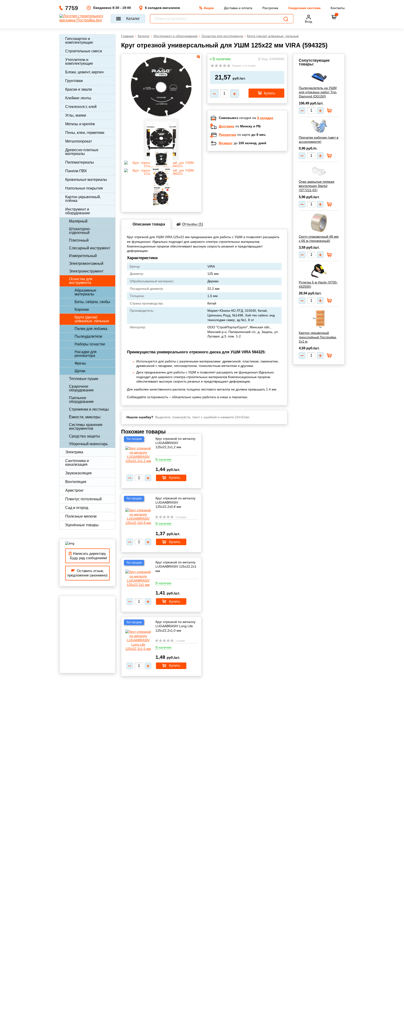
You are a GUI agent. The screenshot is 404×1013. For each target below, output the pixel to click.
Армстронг (74, 490)
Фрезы (80, 363)
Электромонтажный (86, 263)
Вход (308, 21)
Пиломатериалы (79, 162)
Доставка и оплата (238, 8)
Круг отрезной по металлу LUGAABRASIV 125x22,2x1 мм (175, 566)
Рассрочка (270, 8)
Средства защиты (84, 436)
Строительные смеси (83, 51)
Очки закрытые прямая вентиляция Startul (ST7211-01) (316, 186)
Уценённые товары (82, 525)
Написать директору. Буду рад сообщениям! (87, 555)
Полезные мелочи (81, 516)
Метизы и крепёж (80, 124)
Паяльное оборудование (81, 400)
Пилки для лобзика (91, 329)
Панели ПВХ (76, 171)
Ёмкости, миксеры (85, 417)
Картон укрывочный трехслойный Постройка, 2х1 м (318, 337)
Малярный (78, 221)
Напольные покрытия (84, 188)
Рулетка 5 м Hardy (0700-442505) (318, 284)
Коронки (82, 309)
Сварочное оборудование (81, 388)
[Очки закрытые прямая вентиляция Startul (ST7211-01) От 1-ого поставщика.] (319, 171)
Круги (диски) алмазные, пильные (92, 319)
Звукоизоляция (78, 473)
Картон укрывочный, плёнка (83, 199)
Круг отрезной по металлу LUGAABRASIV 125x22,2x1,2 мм (175, 443)
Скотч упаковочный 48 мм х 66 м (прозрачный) (319, 239)
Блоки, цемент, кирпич (84, 72)
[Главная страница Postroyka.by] (82, 18)
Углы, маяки (75, 115)
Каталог (133, 19)
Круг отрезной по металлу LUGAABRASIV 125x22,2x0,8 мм (175, 502)
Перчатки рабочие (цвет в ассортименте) (318, 139)
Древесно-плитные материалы (81, 152)
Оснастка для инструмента (80, 281)
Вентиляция (75, 482)
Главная (127, 36)
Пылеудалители (88, 336)
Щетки (80, 371)
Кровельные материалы (86, 180)
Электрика (74, 452)
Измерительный (83, 256)
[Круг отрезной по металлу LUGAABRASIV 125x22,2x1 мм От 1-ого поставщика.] (138, 578)
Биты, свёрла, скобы (92, 302)
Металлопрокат (78, 141)
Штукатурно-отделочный (80, 231)
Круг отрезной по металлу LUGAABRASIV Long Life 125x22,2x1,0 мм (175, 626)
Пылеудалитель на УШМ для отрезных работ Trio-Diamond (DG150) (318, 92)
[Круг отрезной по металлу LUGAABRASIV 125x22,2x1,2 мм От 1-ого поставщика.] (138, 454)
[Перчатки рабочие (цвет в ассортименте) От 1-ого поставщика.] (319, 126)
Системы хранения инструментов (85, 426)
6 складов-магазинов (162, 8)
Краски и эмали (78, 89)
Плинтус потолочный (83, 499)
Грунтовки (74, 81)
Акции (209, 8)
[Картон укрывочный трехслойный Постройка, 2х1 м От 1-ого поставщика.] (319, 319)
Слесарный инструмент (89, 248)
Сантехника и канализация (77, 462)
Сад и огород (76, 508)
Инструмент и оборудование (77, 211)
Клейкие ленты (78, 98)
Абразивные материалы (85, 292)
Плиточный (79, 240)
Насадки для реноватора (86, 354)
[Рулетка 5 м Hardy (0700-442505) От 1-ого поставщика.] (319, 271)
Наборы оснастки (90, 344)
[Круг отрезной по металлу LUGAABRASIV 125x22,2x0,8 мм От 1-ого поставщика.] (138, 516)
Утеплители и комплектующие (79, 61)
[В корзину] (334, 17)
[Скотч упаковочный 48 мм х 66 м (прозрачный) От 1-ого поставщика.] (319, 222)
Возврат (226, 143)
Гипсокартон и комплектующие (79, 40)
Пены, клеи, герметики (84, 133)
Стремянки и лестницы (89, 409)
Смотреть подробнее (252, 185)
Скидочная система (304, 8)
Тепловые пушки (83, 379)
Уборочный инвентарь (88, 444)
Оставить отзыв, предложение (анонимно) (87, 573)
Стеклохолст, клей (81, 107)
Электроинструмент (86, 271)
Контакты (338, 8)
